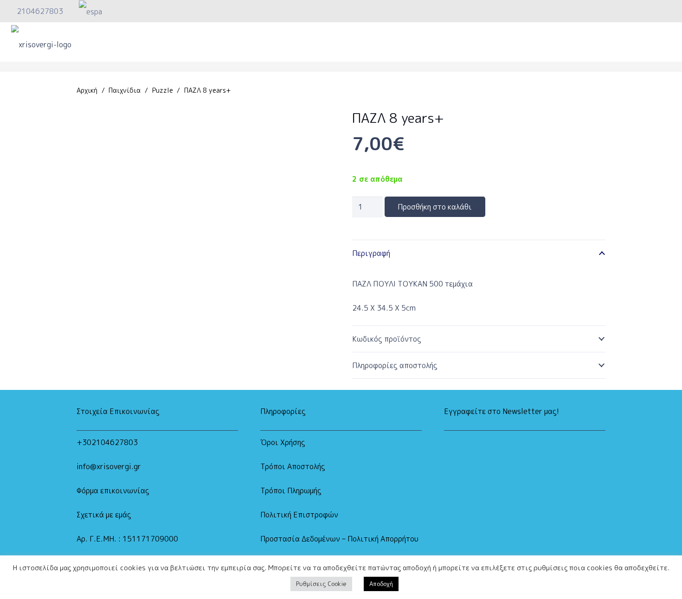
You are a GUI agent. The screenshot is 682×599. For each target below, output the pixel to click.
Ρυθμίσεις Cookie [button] (321, 584)
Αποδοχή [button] (381, 584)
